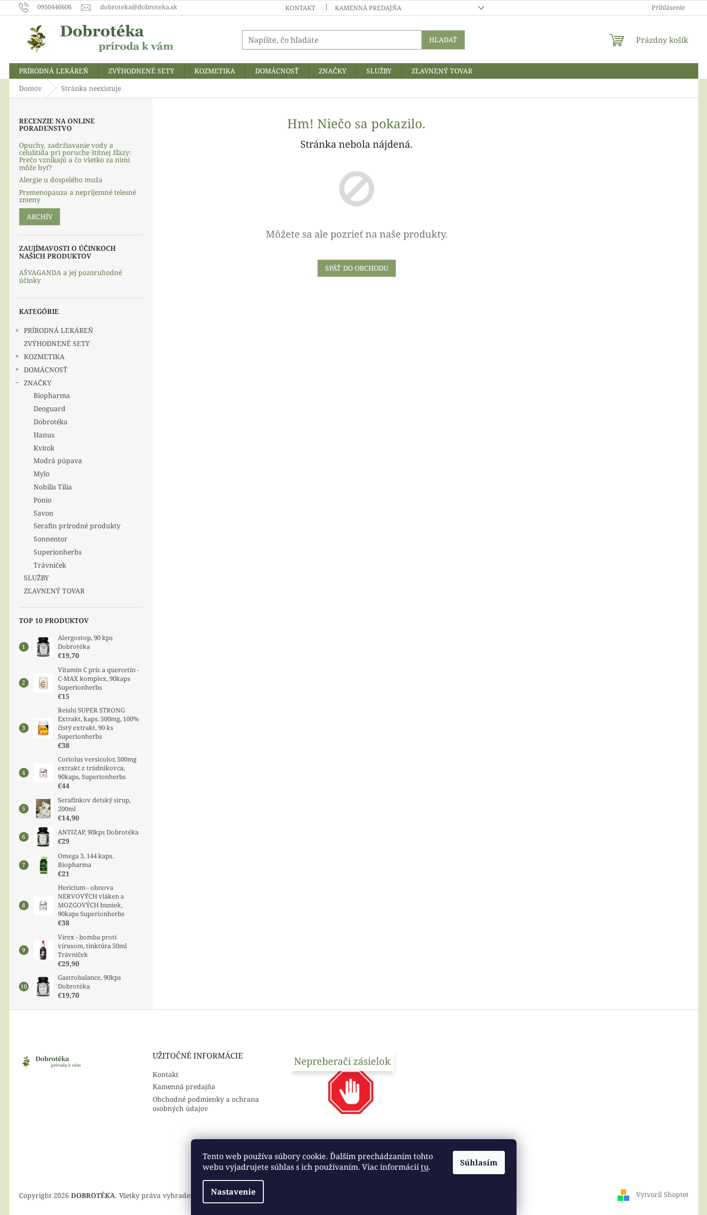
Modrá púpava (58, 460)
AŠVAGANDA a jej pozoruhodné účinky (70, 276)
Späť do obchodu (356, 268)
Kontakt (300, 7)
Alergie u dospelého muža (61, 179)
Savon (43, 513)
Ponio (43, 499)
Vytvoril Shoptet (662, 1194)
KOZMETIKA (44, 356)
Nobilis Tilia (53, 486)
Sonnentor (51, 538)
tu (425, 1167)
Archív (39, 216)
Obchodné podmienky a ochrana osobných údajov (206, 1103)
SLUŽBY (36, 577)
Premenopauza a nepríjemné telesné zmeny (77, 196)
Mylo (42, 473)
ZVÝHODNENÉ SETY (57, 343)
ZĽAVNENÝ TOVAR (54, 590)
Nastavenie (233, 1191)
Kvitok (44, 447)
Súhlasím (479, 1162)
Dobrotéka (51, 421)
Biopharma (52, 395)
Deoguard (50, 408)
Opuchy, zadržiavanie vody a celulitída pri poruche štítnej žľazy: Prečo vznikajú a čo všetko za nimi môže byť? (75, 156)
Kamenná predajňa (368, 7)
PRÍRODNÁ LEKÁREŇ (58, 330)
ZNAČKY (38, 382)
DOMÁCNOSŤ (46, 369)
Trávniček (50, 565)
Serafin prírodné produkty (77, 525)
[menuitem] (53, 71)
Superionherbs (58, 551)
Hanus (44, 434)
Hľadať (443, 39)
